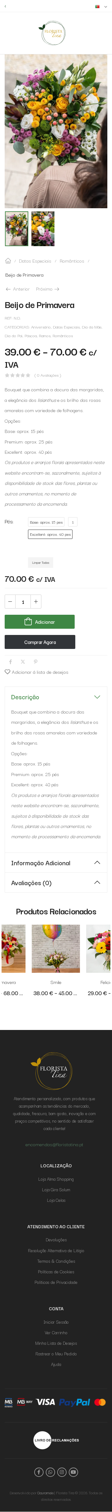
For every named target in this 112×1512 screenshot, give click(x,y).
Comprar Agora (40, 642)
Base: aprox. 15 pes (46, 522)
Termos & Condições (56, 1260)
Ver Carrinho (56, 1332)
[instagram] (62, 1472)
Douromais (45, 1493)
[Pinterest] (35, 661)
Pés (8, 521)
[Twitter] (23, 661)
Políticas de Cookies (56, 1271)
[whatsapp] (50, 1472)
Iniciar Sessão (56, 1321)
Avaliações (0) (31, 882)
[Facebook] (10, 661)
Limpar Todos (40, 562)
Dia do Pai (13, 335)
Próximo (48, 288)
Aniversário (41, 327)
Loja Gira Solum (56, 1189)
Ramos (44, 335)
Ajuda (56, 1364)
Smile (55, 982)
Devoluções (56, 1239)
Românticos (72, 260)
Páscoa (31, 335)
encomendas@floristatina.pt (80, 6)
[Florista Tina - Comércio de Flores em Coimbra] (52, 33)
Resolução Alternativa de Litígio (56, 1250)
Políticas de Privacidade (56, 1282)
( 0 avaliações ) (47, 375)
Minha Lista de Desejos (56, 1343)
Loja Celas (56, 1200)
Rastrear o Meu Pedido (56, 1353)
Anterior (21, 288)
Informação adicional (40, 862)
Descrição (25, 696)
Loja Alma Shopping (56, 1178)
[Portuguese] (101, 6)
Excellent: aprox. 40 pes (50, 534)
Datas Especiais (35, 260)
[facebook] (39, 1472)
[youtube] (73, 1472)
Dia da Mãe (91, 327)
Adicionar (45, 621)
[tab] (56, 696)
